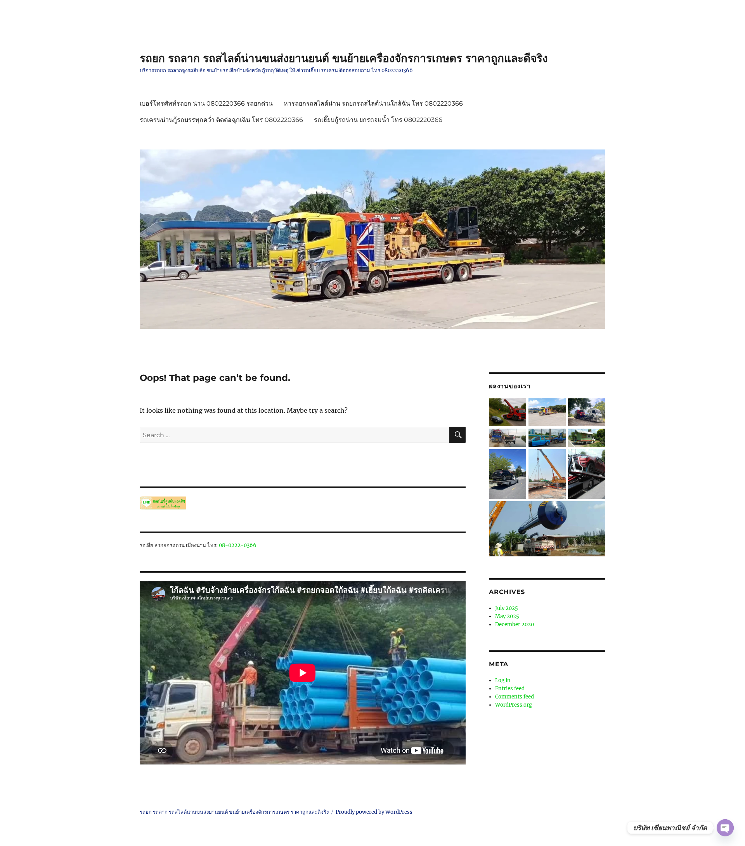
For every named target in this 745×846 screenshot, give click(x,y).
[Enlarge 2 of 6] (555, 439)
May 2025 (507, 616)
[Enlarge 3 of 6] (595, 439)
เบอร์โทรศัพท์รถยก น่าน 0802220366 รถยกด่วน (206, 103)
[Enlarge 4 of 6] (515, 459)
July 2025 (506, 608)
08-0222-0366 (237, 545)
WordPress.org (513, 705)
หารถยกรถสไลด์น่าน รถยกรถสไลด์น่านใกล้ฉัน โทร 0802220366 (373, 103)
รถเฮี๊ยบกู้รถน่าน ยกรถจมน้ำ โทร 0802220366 (378, 119)
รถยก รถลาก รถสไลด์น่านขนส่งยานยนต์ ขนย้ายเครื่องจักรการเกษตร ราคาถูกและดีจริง (344, 58)
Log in (503, 680)
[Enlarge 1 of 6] (595, 409)
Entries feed (510, 688)
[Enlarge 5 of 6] (595, 459)
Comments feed (514, 696)
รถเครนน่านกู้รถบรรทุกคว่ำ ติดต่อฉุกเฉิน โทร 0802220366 (221, 119)
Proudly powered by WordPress (374, 812)
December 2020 (514, 624)
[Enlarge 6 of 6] (595, 511)
